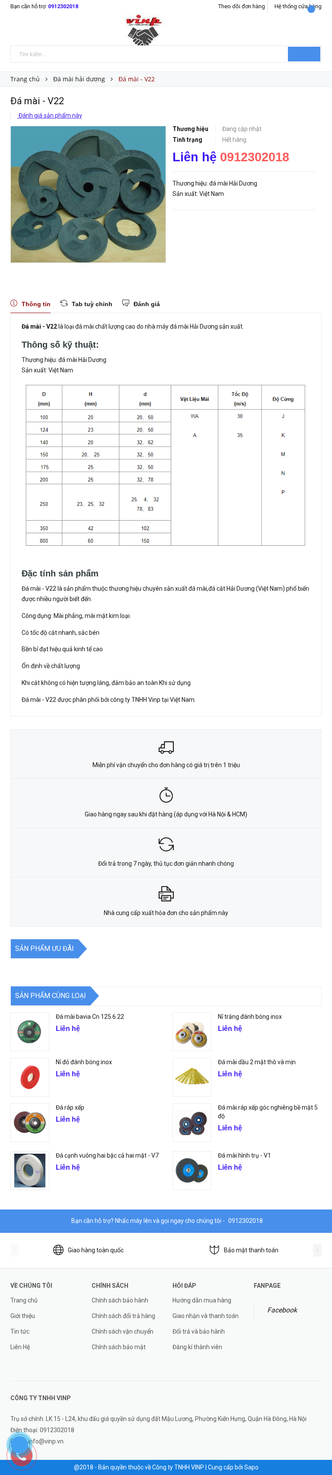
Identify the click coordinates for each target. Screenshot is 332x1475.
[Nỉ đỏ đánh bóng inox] (29, 1077)
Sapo (251, 1467)
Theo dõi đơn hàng (241, 6)
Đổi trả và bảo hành (198, 1331)
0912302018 (63, 6)
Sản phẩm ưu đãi (44, 948)
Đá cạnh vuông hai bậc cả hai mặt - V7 (107, 1155)
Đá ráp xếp (70, 1107)
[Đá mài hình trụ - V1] (191, 1170)
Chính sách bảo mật (119, 1347)
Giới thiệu (22, 1315)
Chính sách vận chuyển (122, 1331)
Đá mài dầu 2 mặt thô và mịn (257, 1062)
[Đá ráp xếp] (29, 1122)
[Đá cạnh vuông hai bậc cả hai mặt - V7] (29, 1170)
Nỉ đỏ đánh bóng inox (84, 1062)
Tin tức (19, 1331)
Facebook (282, 1310)
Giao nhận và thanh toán (205, 1315)
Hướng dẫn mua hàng (201, 1300)
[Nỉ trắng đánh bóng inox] (191, 1031)
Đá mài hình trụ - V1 (244, 1155)
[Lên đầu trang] (317, 1449)
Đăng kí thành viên (197, 1347)
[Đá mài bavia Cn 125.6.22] (29, 1031)
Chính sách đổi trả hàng (123, 1315)
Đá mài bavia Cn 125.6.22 (90, 1016)
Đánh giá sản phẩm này (49, 115)
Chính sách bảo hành (120, 1300)
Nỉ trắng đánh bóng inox (250, 1016)
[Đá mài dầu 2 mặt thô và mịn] (191, 1077)
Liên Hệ (20, 1347)
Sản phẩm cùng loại (50, 996)
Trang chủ (24, 1300)
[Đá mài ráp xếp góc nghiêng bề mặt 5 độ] (191, 1122)
